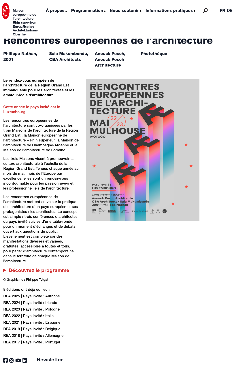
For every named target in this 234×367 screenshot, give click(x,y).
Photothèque (154, 54)
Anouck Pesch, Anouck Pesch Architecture (110, 60)
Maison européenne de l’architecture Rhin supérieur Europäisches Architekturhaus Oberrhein (25, 22)
